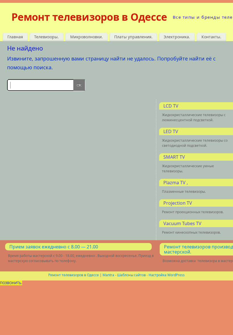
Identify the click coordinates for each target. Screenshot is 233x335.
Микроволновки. (86, 36)
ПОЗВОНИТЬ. (11, 282)
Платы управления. (133, 36)
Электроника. (177, 36)
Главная (15, 36)
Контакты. (211, 36)
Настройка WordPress (167, 275)
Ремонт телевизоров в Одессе (89, 17)
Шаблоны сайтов (131, 275)
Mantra (108, 275)
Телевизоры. (46, 36)
